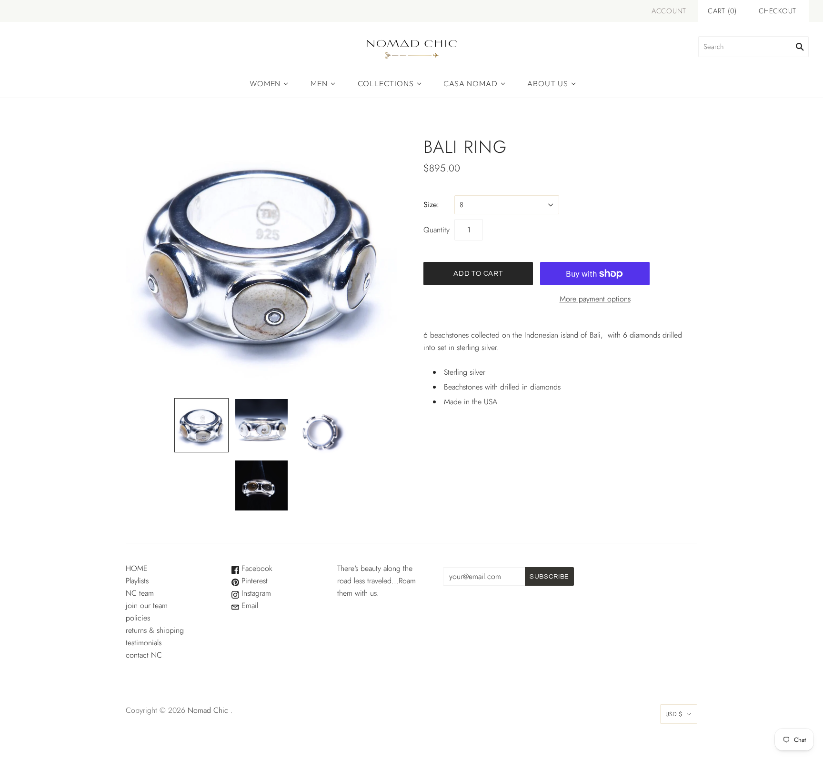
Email (248, 605)
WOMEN (265, 83)
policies (138, 617)
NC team (140, 593)
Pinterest (253, 580)
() (722, 11)
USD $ (673, 714)
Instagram (255, 593)
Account (669, 11)
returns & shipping (155, 630)
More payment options (595, 298)
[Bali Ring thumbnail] (201, 425)
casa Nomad (470, 83)
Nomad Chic (208, 710)
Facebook (255, 568)
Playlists (137, 580)
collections (386, 83)
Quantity (436, 229)
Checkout (777, 11)
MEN (319, 83)
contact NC (144, 655)
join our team (147, 605)
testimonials (143, 642)
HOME (137, 568)
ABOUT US (547, 83)
